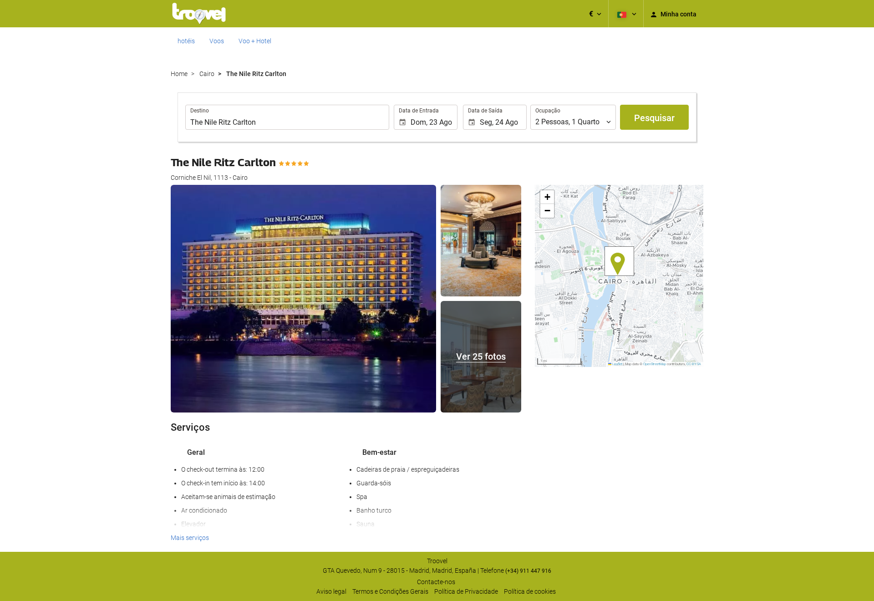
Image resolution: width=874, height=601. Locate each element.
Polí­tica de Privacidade (466, 591)
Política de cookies (530, 591)
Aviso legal (331, 591)
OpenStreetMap (654, 364)
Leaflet (616, 364)
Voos (216, 41)
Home (179, 73)
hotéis (186, 41)
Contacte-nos (436, 582)
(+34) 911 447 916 (528, 571)
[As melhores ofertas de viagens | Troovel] (199, 13)
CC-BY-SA (693, 364)
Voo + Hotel (255, 41)
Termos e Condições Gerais (390, 591)
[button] (595, 13)
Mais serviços (190, 537)
